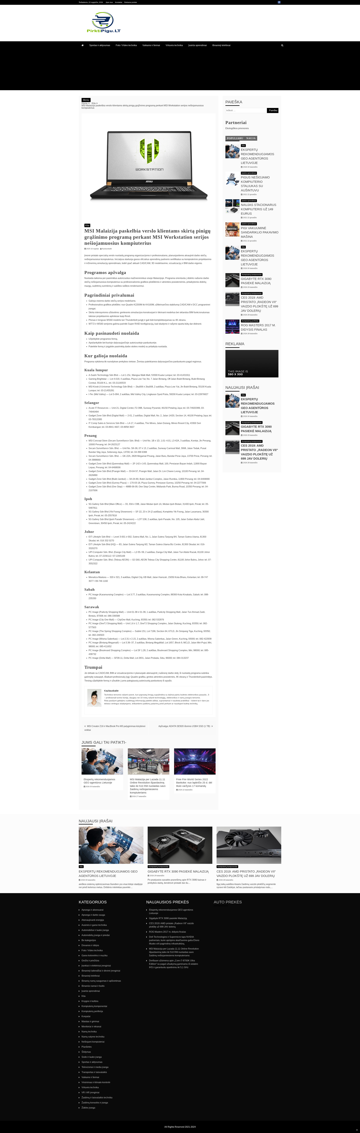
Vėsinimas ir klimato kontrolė (96, 1082)
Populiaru (235, 138)
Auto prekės (228, 902)
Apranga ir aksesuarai (93, 910)
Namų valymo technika (93, 1036)
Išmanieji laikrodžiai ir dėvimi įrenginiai (101, 971)
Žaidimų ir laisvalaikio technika (97, 1097)
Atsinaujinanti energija (93, 920)
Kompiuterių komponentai (252, 275)
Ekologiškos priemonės (237, 128)
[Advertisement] (180, 70)
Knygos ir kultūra (90, 1001)
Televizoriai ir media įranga (95, 1067)
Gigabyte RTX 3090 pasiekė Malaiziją (178, 871)
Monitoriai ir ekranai (91, 1026)
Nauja (251, 138)
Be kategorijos (89, 940)
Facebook (279, 2)
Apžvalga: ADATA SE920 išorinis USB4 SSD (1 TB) (184, 726)
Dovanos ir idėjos (90, 945)
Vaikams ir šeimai (151, 45)
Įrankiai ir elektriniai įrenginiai (96, 965)
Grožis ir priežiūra (90, 960)
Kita (87, 225)
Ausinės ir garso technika (94, 925)
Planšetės (87, 1047)
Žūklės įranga (88, 1108)
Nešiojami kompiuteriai (93, 1042)
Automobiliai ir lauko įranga (95, 930)
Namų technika (89, 1031)
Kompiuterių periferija (250, 321)
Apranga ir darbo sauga (93, 915)
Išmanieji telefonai (221, 45)
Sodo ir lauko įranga (92, 1057)
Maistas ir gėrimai (90, 1021)
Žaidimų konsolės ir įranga (95, 1102)
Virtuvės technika (174, 45)
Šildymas (86, 1052)
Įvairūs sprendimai (197, 45)
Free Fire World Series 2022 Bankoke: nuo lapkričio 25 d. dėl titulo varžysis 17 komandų (194, 782)
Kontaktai (118, 2)
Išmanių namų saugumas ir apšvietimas (101, 981)
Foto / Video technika (126, 45)
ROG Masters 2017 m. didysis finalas (167, 932)
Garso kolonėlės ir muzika (94, 955)
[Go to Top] (357, 1130)
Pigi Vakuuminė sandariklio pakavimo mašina (259, 232)
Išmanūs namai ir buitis (93, 986)
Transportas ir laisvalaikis (94, 1072)
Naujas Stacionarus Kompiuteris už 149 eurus (258, 209)
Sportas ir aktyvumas (99, 45)
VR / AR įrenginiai (90, 1092)
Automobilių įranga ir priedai (96, 935)
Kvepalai (86, 1016)
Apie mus (109, 2)
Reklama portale (130, 2)
